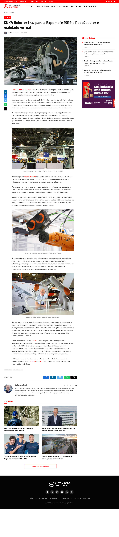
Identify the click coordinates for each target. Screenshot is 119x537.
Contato (50, 1)
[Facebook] (5, 96)
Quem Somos (34, 1)
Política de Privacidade (10, 1)
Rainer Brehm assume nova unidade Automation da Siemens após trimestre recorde (58, 429)
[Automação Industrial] (13, 6)
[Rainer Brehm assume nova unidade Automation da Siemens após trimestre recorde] (59, 416)
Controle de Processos (60, 6)
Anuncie (43, 1)
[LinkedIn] (5, 92)
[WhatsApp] (5, 104)
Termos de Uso (23, 1)
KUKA (35, 341)
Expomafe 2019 (30, 177)
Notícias (30, 6)
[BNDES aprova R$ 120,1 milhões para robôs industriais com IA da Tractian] (21, 416)
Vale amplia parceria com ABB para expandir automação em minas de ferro (57, 457)
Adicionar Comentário (40, 466)
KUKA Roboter (18, 370)
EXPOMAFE (8, 370)
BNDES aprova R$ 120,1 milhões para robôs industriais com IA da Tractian (18, 429)
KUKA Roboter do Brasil (22, 90)
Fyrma (71, 503)
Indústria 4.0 (76, 6)
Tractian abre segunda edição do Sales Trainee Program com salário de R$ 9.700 (20, 457)
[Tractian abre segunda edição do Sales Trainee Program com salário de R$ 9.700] (21, 444)
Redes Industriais (42, 6)
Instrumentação (90, 6)
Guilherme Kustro (14, 32)
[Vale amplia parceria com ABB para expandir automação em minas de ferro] (59, 444)
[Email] (5, 108)
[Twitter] (5, 100)
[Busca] (114, 6)
